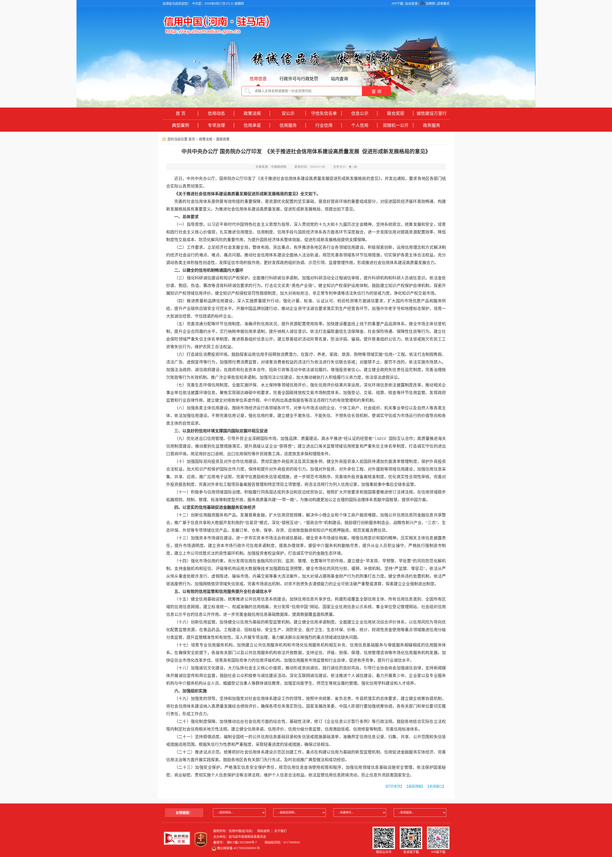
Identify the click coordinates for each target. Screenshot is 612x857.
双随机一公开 (396, 125)
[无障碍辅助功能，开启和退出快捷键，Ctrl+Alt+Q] (423, 3)
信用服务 (288, 125)
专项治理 (216, 125)
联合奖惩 (395, 113)
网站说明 (263, 831)
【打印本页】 (394, 786)
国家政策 (223, 139)
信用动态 (216, 113)
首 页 (181, 113)
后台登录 (411, 3)
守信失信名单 (324, 113)
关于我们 (280, 831)
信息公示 (359, 113)
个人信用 (359, 125)
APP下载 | (398, 3)
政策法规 (252, 113)
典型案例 (180, 125)
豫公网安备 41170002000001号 (238, 848)
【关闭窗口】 (436, 786)
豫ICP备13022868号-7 (242, 842)
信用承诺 (252, 125)
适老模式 (443, 3)
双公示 (288, 113)
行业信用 (324, 125)
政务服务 (431, 125)
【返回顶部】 (415, 786)
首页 (191, 139)
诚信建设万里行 (431, 113)
